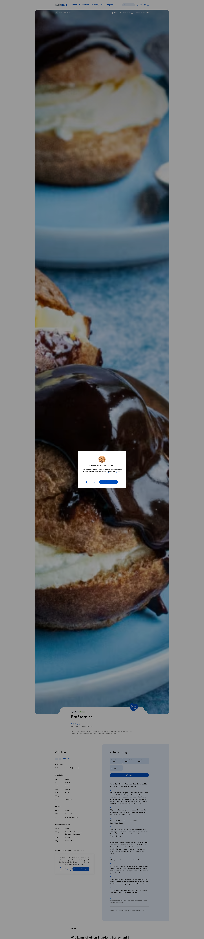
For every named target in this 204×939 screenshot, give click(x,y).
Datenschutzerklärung (114, 472)
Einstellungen (92, 482)
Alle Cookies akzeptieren (108, 482)
